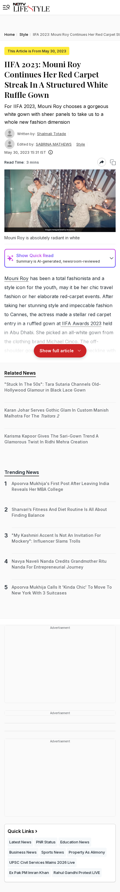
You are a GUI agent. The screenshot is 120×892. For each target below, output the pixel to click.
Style (80, 144)
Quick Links (21, 831)
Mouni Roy (16, 278)
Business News (23, 852)
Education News (74, 842)
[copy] (113, 162)
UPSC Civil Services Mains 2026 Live (42, 862)
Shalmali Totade (51, 133)
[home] (31, 7)
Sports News (52, 852)
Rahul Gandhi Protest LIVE (77, 872)
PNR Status (46, 842)
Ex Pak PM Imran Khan (29, 872)
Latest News (20, 842)
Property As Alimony (87, 852)
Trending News (21, 472)
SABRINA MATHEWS (54, 144)
